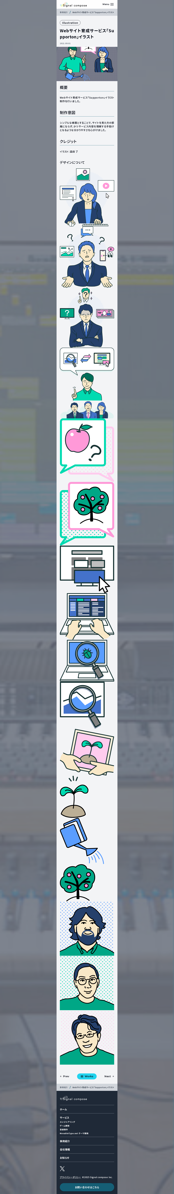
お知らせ (64, 1157)
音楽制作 (64, 1129)
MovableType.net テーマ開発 (74, 1133)
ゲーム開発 (64, 1125)
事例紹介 (65, 1141)
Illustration (70, 23)
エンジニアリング (67, 1122)
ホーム (63, 1109)
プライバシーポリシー (70, 1177)
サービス (64, 1117)
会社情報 (65, 1149)
